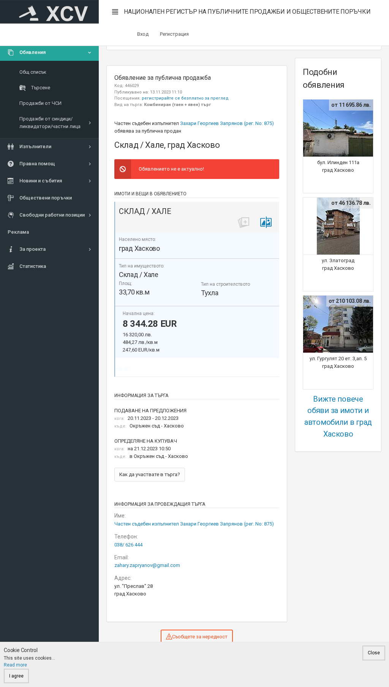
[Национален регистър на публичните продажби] (49, 11)
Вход (143, 34)
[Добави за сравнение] (265, 222)
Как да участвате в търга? (149, 474)
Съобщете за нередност (200, 637)
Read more (15, 665)
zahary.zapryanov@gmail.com (147, 565)
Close (374, 652)
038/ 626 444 (128, 545)
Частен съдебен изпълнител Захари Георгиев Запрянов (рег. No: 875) (194, 524)
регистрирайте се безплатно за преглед (185, 98)
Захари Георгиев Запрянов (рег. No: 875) (227, 123)
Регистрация (174, 34)
